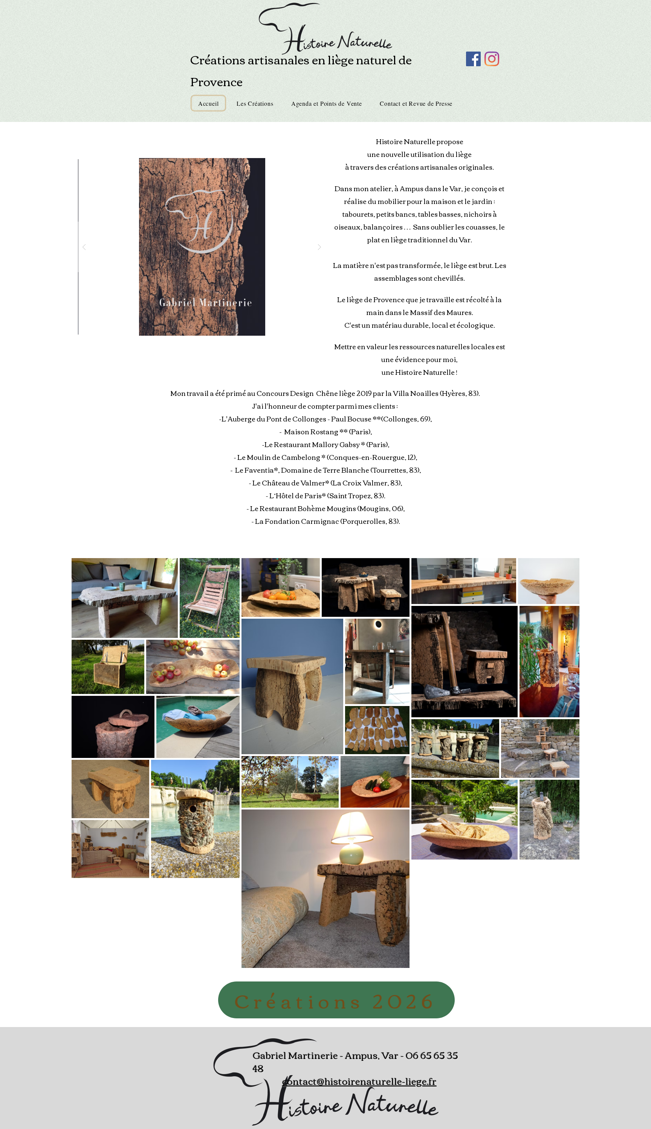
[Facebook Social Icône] (473, 59)
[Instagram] (491, 59)
